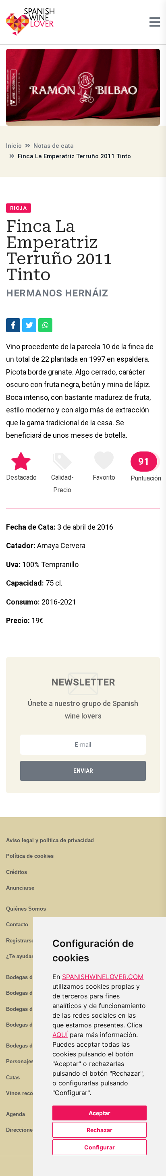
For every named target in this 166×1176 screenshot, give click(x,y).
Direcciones (20, 1130)
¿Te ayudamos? (26, 956)
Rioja (18, 208)
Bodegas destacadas (31, 1046)
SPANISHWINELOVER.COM (102, 977)
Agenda (15, 1114)
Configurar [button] (99, 1147)
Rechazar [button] (99, 1129)
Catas (13, 1078)
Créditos (16, 872)
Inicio (14, 145)
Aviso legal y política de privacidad (50, 840)
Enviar (83, 771)
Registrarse (20, 941)
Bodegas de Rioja (28, 977)
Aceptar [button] (99, 1113)
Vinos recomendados (32, 1093)
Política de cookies (30, 856)
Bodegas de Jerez (28, 1009)
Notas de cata (53, 145)
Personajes (20, 1061)
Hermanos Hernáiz (57, 293)
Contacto (17, 924)
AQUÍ (60, 1035)
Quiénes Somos (26, 909)
